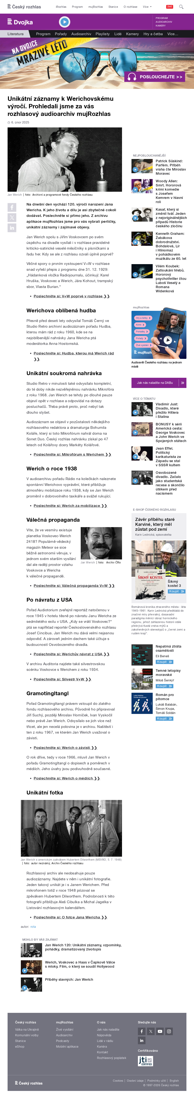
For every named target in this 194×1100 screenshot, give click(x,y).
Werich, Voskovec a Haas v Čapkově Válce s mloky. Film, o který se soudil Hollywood (80, 964)
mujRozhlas (95, 6)
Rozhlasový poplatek (111, 1058)
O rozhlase (131, 6)
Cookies (118, 1080)
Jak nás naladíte (108, 1029)
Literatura (16, 34)
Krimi (138, 324)
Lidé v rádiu (105, 1041)
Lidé (118, 34)
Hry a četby (142, 318)
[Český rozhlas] (24, 7)
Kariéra (102, 1046)
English (174, 1080)
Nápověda (104, 1035)
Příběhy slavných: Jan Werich (69, 979)
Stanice (113, 6)
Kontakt (102, 1052)
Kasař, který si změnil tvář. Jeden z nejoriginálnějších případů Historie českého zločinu (171, 217)
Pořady (61, 34)
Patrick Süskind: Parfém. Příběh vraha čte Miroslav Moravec (171, 167)
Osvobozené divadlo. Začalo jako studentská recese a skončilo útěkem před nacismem (170, 483)
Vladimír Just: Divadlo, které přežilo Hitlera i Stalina (167, 410)
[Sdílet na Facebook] (12, 207)
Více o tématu (144, 398)
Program (77, 6)
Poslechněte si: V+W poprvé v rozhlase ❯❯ (72, 296)
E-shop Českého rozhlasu (154, 509)
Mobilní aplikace (67, 1046)
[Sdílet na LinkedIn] (12, 227)
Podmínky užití (156, 1080)
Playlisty (103, 34)
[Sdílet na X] (12, 217)
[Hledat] (181, 7)
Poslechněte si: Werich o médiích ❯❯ (67, 778)
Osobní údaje (135, 1080)
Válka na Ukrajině (27, 1029)
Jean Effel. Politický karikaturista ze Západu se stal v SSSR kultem (168, 456)
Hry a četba (153, 34)
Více (172, 34)
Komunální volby (26, 1035)
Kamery (161, 25)
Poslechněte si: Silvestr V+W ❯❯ (63, 679)
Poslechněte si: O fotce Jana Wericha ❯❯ (70, 917)
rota (33, 927)
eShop (19, 1046)
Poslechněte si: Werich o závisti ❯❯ (65, 747)
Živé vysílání (142, 345)
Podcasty (62, 1041)
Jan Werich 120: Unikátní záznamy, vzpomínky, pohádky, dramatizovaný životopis (83, 947)
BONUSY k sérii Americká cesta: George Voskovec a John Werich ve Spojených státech (171, 432)
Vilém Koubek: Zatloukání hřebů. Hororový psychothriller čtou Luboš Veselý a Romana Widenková (171, 278)
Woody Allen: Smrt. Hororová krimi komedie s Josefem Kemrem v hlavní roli (169, 191)
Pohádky (140, 331)
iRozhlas (61, 6)
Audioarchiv (164, 22)
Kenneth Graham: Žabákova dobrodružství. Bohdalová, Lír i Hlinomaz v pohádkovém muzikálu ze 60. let (171, 246)
